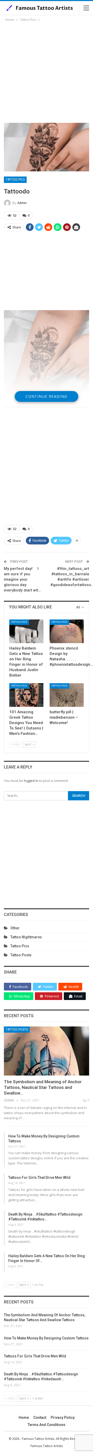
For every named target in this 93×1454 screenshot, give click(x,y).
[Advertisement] (46, 71)
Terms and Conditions (46, 1425)
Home (24, 1417)
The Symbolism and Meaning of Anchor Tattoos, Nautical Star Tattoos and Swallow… (43, 1087)
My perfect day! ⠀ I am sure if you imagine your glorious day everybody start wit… (22, 579)
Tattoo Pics (15, 179)
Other (15, 928)
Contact (39, 1417)
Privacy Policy (63, 1417)
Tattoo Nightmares (26, 937)
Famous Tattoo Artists (46, 1446)
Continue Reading (46, 396)
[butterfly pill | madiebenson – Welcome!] (67, 695)
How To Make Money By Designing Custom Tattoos (46, 1338)
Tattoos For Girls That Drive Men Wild (39, 1177)
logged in (31, 780)
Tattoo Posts (21, 955)
